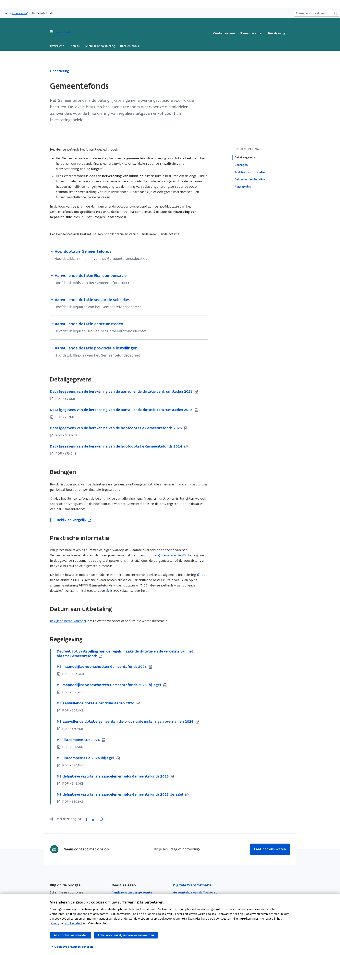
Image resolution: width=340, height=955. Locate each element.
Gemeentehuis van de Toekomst (195, 892)
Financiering (20, 13)
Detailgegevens (245, 157)
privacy (54, 923)
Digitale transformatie (192, 885)
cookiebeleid (73, 923)
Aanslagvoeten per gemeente (132, 892)
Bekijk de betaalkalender (68, 621)
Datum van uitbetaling (250, 179)
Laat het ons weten (270, 849)
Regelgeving (276, 33)
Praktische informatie (250, 172)
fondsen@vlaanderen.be (163, 555)
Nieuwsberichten (251, 33)
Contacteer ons (224, 33)
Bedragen (241, 165)
